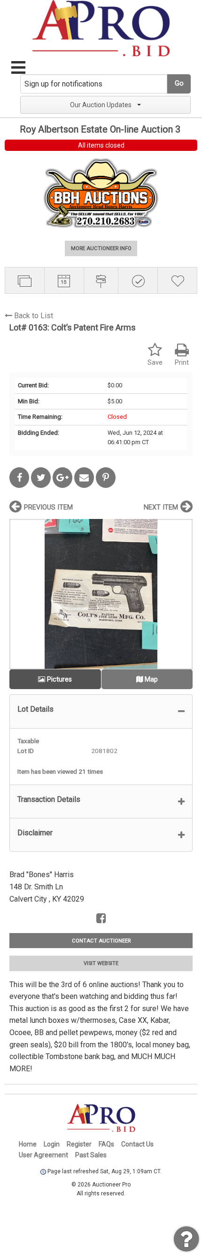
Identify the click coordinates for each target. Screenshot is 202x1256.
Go (179, 83)
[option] (101, 594)
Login (52, 1144)
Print (182, 363)
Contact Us (137, 1144)
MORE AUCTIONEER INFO (101, 248)
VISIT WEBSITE (101, 963)
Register (79, 1144)
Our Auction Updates (101, 105)
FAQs (106, 1144)
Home (28, 1144)
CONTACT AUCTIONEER (101, 941)
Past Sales (91, 1155)
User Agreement (43, 1155)
